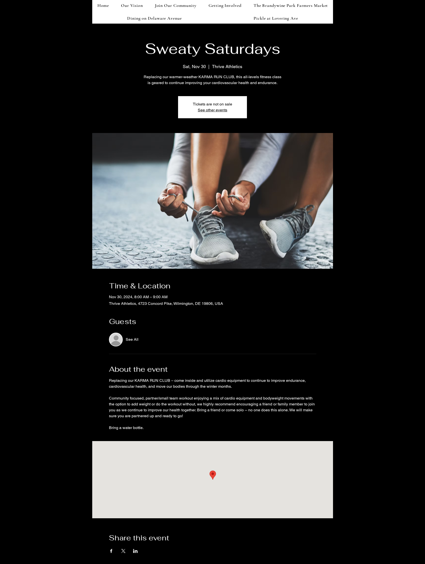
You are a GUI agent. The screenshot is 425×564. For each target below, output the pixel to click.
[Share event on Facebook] (111, 551)
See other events (212, 110)
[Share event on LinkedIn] (135, 551)
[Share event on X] (123, 551)
